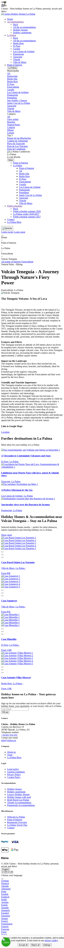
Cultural (11, 127)
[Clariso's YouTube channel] (9, 872)
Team (9, 754)
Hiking (10, 130)
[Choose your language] (2, 878)
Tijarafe (16, 59)
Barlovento (12, 76)
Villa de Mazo (19, 62)
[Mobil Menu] (2, 235)
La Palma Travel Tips (17, 825)
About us (11, 752)
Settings (46, 945)
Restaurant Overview (17, 822)
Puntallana (12, 97)
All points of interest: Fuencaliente (17, 261)
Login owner (7, 232)
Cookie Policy (14, 777)
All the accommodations (24, 27)
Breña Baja (18, 43)
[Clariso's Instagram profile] (5, 872)
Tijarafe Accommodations (19, 802)
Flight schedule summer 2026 (27, 211)
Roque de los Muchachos (19, 138)
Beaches (11, 122)
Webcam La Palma (16, 817)
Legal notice (13, 769)
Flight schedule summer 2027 (27, 216)
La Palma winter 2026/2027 (26, 214)
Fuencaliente (13, 87)
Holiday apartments (22, 32)
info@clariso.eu (8, 740)
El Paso (16, 46)
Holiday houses (20, 30)
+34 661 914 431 (9, 735)
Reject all (35, 945)
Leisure (10, 132)
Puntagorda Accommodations (21, 805)
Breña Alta (12, 79)
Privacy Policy (14, 774)
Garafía (10, 89)
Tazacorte (17, 57)
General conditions (16, 772)
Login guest (19, 232)
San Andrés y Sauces (17, 100)
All (8, 73)
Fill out (5, 712)
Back (15, 24)
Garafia (16, 48)
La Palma (12, 68)
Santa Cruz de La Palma (18, 103)
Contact (10, 219)
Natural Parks (13, 124)
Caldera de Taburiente (17, 141)
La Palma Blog (14, 222)
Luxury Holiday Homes (18, 794)
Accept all (23, 945)
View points (12, 119)
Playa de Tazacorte (16, 143)
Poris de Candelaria (16, 149)
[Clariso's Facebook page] (2, 872)
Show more (6, 535)
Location (5, 432)
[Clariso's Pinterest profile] (12, 872)
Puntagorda (18, 54)
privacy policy (51, 940)
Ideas (10, 160)
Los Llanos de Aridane (24, 51)
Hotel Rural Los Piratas (18, 800)
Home (10, 19)
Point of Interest (20, 163)
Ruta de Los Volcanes (17, 146)
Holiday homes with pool (19, 797)
